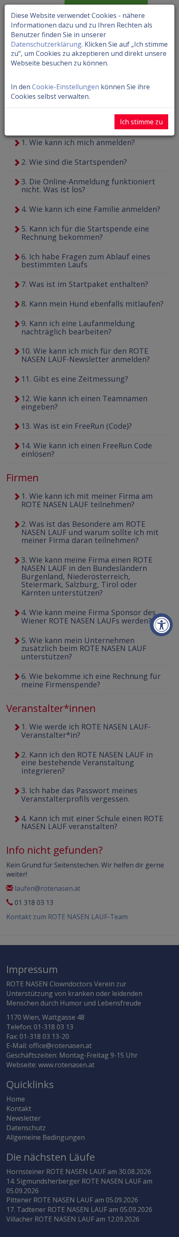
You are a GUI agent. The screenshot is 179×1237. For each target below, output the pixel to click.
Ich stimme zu (141, 121)
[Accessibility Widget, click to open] (161, 624)
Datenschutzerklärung (46, 44)
